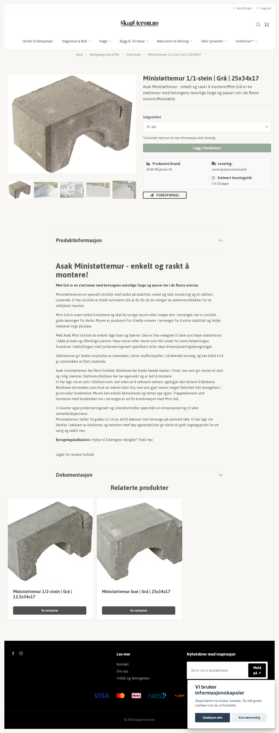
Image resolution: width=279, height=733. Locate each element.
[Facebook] (13, 653)
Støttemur (134, 54)
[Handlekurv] (266, 24)
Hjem (79, 54)
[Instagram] (21, 653)
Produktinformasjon (79, 240)
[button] (128, 125)
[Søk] (258, 24)
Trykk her (145, 440)
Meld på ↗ (257, 670)
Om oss (122, 671)
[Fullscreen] (72, 123)
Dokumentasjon (74, 475)
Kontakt (123, 664)
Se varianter (49, 610)
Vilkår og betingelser (133, 678)
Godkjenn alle (212, 717)
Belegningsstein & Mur (105, 54)
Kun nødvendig (249, 717)
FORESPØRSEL (167, 195)
